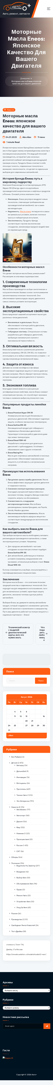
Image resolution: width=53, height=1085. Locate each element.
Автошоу (20, 765)
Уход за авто (21, 907)
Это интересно (22, 801)
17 (9, 721)
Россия (19, 845)
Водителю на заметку (25, 866)
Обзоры (14, 857)
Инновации (21, 777)
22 (38, 721)
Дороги (19, 821)
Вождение (20, 872)
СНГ (18, 851)
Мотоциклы (21, 783)
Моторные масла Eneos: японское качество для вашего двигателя (26, 82)
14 (32, 716)
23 (44, 721)
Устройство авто (23, 901)
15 (38, 716)
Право (19, 889)
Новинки (20, 833)
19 (21, 721)
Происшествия (22, 839)
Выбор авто (21, 877)
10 (9, 716)
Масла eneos (25, 211)
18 (15, 721)
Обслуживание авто (24, 884)
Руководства (16, 919)
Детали (14, 763)
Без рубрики (16, 757)
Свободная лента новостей (23, 925)
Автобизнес (21, 809)
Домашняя (25, 78)
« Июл (10, 735)
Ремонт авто (21, 895)
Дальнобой (21, 771)
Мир (18, 827)
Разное (14, 913)
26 (21, 725)
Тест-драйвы (17, 931)
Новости (10, 110)
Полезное (15, 863)
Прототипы (21, 789)
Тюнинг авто (21, 795)
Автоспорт (20, 815)
